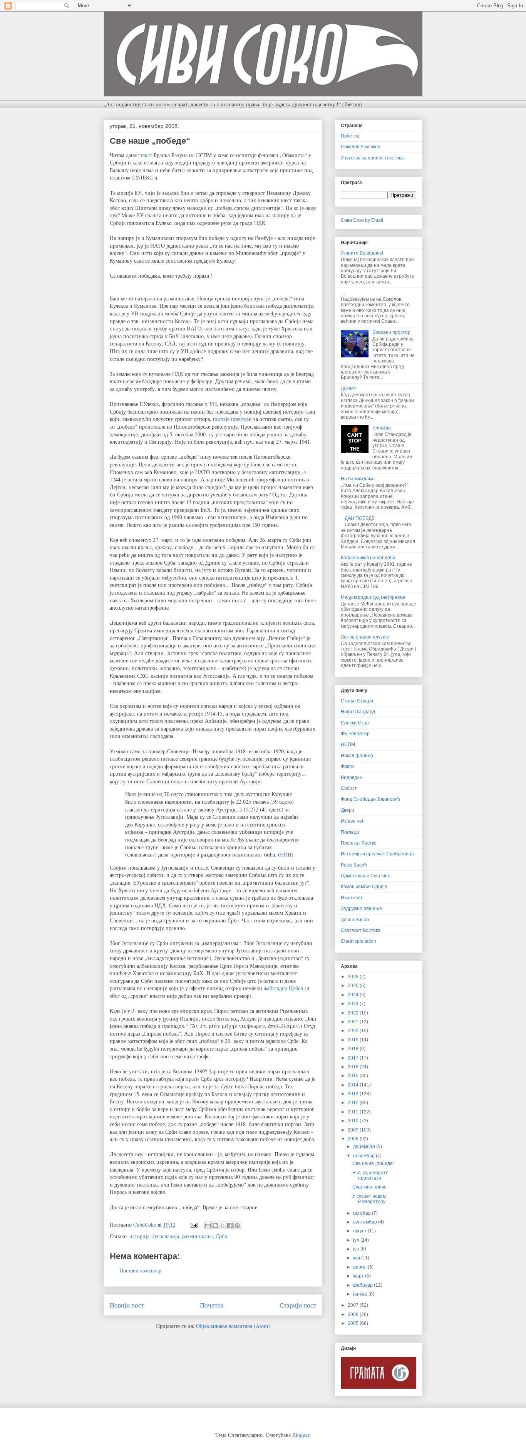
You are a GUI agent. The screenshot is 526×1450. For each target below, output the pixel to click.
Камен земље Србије (364, 886)
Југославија (165, 1236)
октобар (362, 1213)
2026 (354, 976)
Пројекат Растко (359, 843)
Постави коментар (140, 1270)
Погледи (350, 832)
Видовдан (351, 777)
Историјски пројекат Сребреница (377, 854)
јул (356, 1240)
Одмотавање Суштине (365, 875)
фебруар (363, 1285)
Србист (349, 788)
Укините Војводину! (362, 253)
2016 (354, 1066)
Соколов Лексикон (360, 146)
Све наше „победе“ (373, 1163)
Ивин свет (352, 897)
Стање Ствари (357, 701)
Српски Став (355, 723)
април (360, 1267)
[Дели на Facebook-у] (230, 1225)
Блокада (381, 428)
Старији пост (298, 1305)
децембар (364, 1146)
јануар (361, 1294)
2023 (354, 1003)
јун (356, 1249)
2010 (354, 1120)
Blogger (300, 1434)
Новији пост (127, 1305)
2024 (354, 994)
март (359, 1276)
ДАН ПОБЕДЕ (360, 518)
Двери (347, 810)
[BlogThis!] (215, 1225)
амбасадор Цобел (283, 988)
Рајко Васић (354, 865)
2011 (354, 1112)
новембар (364, 1155)
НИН (285, 854)
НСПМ (348, 744)
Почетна (212, 1305)
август (360, 1231)
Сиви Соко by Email (362, 220)
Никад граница (357, 755)
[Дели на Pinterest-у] (237, 1225)
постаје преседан (232, 418)
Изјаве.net (352, 821)
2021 (354, 1021)
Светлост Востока (360, 930)
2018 (354, 1048)
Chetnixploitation (358, 941)
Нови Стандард (358, 711)
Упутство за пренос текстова (372, 158)
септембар (365, 1222)
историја (139, 1236)
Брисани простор (391, 332)
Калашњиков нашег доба (368, 557)
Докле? (349, 388)
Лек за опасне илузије (365, 637)
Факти (347, 766)
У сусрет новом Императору (369, 1199)
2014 (354, 1085)
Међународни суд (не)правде (373, 597)
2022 (354, 1013)
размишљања (197, 1236)
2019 (354, 1040)
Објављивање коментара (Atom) (233, 1325)
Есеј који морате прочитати (370, 1175)
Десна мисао (355, 919)
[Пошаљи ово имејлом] (208, 1225)
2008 (354, 1139)
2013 (354, 1093)
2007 (354, 1305)
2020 (354, 1030)
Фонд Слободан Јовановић (370, 799)
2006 (354, 1314)
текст (146, 155)
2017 (354, 1058)
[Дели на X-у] (222, 1225)
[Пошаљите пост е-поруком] (193, 1224)
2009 (354, 1130)
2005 (354, 1323)
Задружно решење (361, 908)
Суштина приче (369, 1187)
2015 (354, 1075)
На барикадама (358, 478)
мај (357, 1258)
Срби (222, 1236)
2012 (354, 1102)
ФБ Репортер (355, 733)
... (342, 292)
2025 (354, 985)
